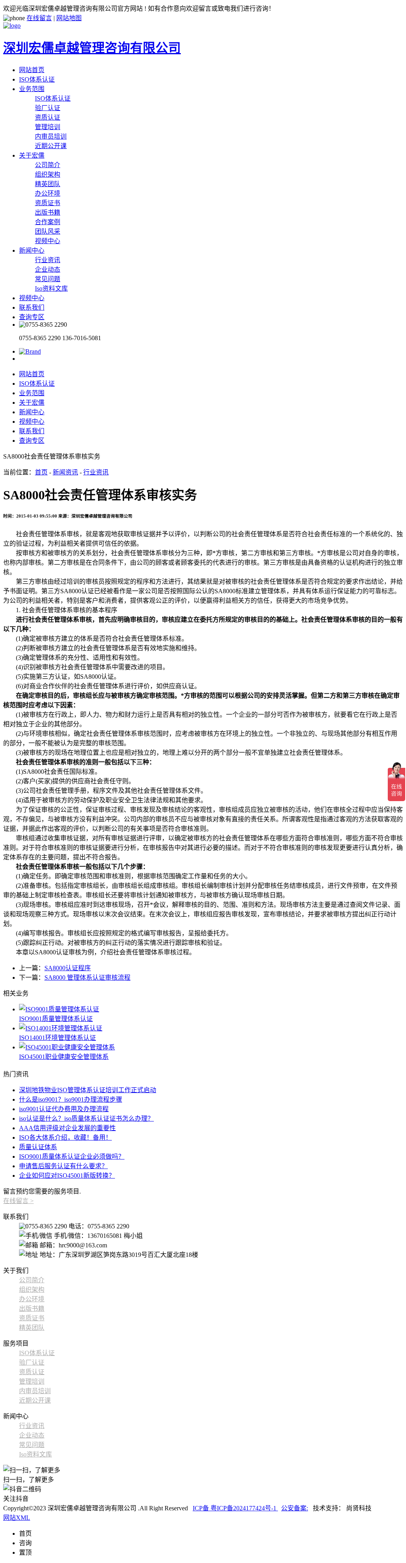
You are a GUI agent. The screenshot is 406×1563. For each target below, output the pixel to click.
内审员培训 (51, 136)
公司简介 (47, 165)
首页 (41, 472)
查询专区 (31, 317)
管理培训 (47, 127)
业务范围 (31, 89)
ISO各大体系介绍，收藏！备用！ (65, 1137)
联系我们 (31, 307)
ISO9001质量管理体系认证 (56, 1018)
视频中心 (47, 241)
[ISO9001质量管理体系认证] (211, 1008)
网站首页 (31, 70)
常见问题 (47, 279)
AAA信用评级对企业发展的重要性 (67, 1128)
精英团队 (47, 184)
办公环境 (47, 193)
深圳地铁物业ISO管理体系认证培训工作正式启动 (87, 1090)
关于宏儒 (31, 155)
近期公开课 (51, 146)
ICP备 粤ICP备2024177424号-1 (235, 1508)
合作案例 (47, 222)
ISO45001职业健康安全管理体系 (64, 1056)
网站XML (16, 1517)
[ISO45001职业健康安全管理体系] (211, 1046)
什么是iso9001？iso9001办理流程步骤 (70, 1099)
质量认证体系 (38, 1147)
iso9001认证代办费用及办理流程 (64, 1109)
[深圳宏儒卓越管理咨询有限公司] (30, 351)
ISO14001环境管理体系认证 (57, 1037)
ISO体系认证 (37, 79)
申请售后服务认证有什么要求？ (63, 1166)
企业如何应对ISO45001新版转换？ (67, 1175)
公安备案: (294, 1508)
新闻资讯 (65, 472)
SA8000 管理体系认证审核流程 (87, 977)
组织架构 (47, 174)
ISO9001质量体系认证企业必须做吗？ (71, 1156)
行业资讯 (47, 260)
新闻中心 (31, 250)
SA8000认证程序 (67, 968)
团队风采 (47, 231)
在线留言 (39, 18)
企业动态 (47, 269)
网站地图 (69, 18)
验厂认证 (47, 108)
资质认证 (47, 117)
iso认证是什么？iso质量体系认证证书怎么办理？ (86, 1118)
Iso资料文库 (51, 288)
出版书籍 (47, 212)
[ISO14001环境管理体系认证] (211, 1027)
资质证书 (47, 203)
